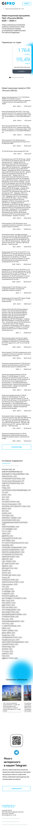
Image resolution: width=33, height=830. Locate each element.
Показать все (6, 463)
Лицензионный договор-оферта (11, 818)
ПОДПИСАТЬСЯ (16, 788)
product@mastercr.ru (9, 805)
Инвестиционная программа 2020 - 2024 (14, 8)
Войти (26, 3)
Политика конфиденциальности (10, 821)
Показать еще (16, 447)
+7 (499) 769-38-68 (8, 807)
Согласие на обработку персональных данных (15, 824)
